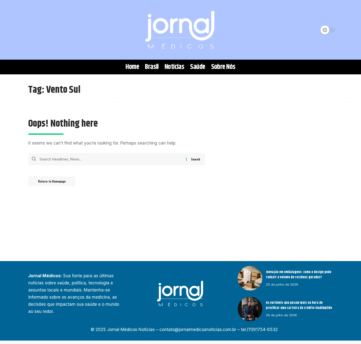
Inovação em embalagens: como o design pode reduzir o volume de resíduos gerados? (298, 274)
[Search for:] (111, 159)
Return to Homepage (52, 181)
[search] (34, 30)
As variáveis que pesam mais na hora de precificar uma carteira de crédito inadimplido (299, 305)
